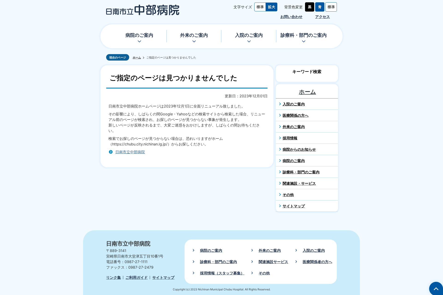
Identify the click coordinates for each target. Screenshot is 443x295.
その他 (264, 273)
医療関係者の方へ (317, 261)
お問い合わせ (291, 16)
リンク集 (113, 277)
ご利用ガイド (137, 277)
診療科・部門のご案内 (304, 35)
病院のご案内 (139, 35)
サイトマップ (163, 277)
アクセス (322, 16)
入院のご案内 (249, 35)
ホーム (137, 57)
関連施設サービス (273, 261)
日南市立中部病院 (130, 152)
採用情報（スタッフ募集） (222, 273)
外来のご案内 (194, 35)
